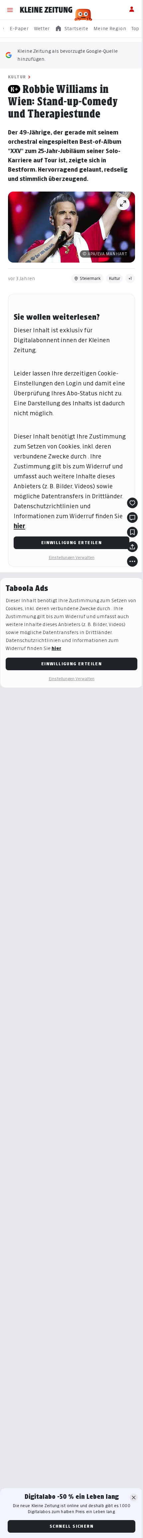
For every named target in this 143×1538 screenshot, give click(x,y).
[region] (71, 29)
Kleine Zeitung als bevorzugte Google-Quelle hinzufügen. (67, 54)
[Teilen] (132, 546)
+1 (130, 278)
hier (19, 526)
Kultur (17, 77)
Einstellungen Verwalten (71, 557)
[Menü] (10, 10)
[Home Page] (46, 10)
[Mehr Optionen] (132, 561)
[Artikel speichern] (132, 532)
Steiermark (90, 278)
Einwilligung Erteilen (71, 542)
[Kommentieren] (132, 517)
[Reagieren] (132, 503)
